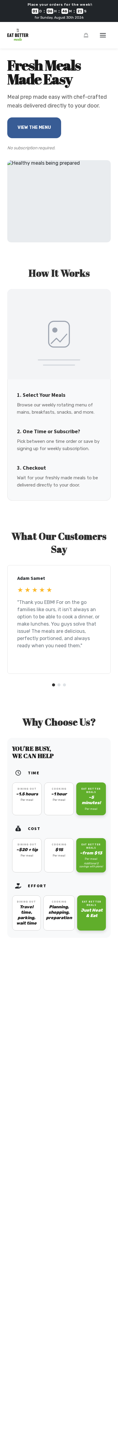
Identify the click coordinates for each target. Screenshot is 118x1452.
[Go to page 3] (64, 684)
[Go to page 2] (59, 684)
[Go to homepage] (17, 39)
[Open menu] (103, 35)
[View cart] (86, 35)
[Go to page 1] (53, 684)
